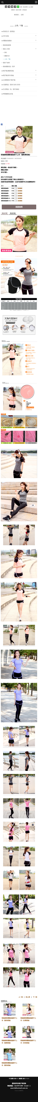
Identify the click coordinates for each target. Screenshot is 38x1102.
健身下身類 (6, 62)
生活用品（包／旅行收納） (11, 89)
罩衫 (5, 52)
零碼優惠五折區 (8, 94)
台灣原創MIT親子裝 (9, 80)
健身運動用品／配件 (9, 66)
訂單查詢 (24, 10)
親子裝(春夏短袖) (8, 71)
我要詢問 (19, 207)
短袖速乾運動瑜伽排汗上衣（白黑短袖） (28, 1019)
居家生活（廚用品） (9, 31)
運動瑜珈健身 (7, 41)
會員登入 (16, 15)
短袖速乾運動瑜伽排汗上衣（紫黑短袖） (9, 1041)
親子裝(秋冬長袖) (8, 75)
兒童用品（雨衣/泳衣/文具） (12, 85)
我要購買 (20, 188)
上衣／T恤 (7, 59)
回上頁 (28, 997)
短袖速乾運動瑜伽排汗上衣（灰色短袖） (28, 1041)
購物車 (13, 10)
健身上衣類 (6, 49)
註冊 (22, 15)
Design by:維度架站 (19, 1090)
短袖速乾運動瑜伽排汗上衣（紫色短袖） (9, 1019)
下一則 (35, 997)
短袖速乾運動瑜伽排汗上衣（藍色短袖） (9, 1064)
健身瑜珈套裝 (7, 45)
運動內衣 (7, 56)
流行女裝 (6, 36)
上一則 (21, 997)
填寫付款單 (18, 10)
